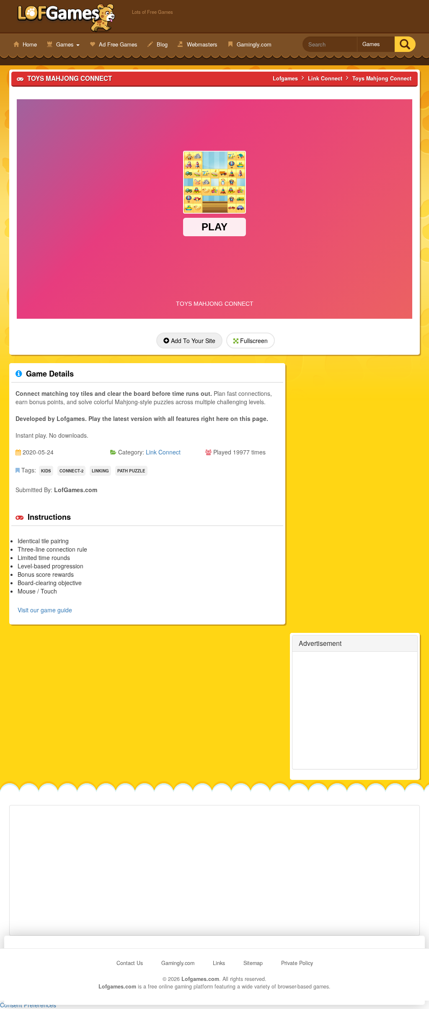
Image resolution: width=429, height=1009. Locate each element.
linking (100, 471)
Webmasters (201, 44)
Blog (161, 44)
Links (219, 963)
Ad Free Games (117, 44)
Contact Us (129, 963)
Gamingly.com (253, 44)
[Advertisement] (355, 710)
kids (46, 471)
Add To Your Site (192, 340)
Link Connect (163, 452)
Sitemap (253, 963)
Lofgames (66, 17)
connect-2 (71, 471)
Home (29, 44)
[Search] (405, 44)
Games (64, 44)
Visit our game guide (45, 610)
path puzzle (131, 471)
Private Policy (297, 963)
